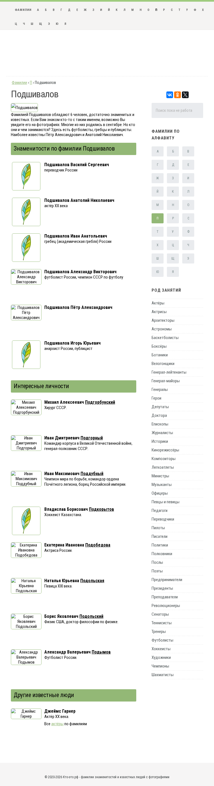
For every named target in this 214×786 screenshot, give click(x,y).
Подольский (91, 616)
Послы (157, 562)
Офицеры (160, 493)
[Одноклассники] (177, 94)
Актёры (158, 303)
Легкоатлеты (163, 467)
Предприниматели (167, 579)
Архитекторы (163, 320)
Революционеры (166, 605)
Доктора (159, 415)
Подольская (92, 580)
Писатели (159, 536)
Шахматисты (163, 674)
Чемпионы (160, 666)
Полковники (162, 553)
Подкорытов (101, 509)
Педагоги (159, 510)
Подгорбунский (100, 402)
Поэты (157, 571)
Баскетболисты (165, 337)
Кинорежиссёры (165, 450)
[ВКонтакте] (169, 94)
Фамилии (23, 10)
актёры (57, 723)
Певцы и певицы (165, 501)
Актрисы (159, 311)
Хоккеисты (161, 648)
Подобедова (97, 545)
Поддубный (92, 473)
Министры (160, 475)
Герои (156, 398)
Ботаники (160, 354)
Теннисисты (162, 622)
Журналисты (162, 432)
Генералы (160, 389)
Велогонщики (163, 363)
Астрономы (162, 329)
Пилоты (158, 527)
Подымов (101, 652)
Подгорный (92, 438)
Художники (161, 657)
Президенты (162, 588)
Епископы (160, 424)
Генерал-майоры (166, 380)
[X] (185, 94)
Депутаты (160, 406)
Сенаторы (160, 614)
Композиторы (164, 458)
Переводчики (163, 519)
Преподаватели (165, 596)
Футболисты (162, 640)
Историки (160, 441)
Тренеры (159, 631)
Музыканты (162, 484)
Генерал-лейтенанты (169, 372)
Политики (160, 545)
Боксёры (159, 346)
